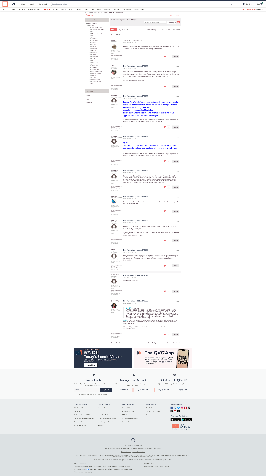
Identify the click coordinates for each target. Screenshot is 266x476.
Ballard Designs (133, 448)
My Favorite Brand (97, 27)
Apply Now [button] (183, 390)
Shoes (86, 9)
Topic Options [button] (123, 30)
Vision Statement (78, 472)
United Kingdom (164, 466)
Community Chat (97, 71)
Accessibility (88, 472)
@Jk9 (125, 142)
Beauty (71, 9)
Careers (149, 415)
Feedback (101, 425)
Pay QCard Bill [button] (163, 390)
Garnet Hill (149, 448)
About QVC (126, 408)
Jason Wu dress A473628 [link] (116, 12)
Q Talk (94, 77)
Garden (55, 9)
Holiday (94, 52)
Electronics (107, 9)
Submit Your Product (153, 411)
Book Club (95, 65)
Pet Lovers (95, 67)
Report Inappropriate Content (116, 56)
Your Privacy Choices (80, 469)
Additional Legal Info (124, 466)
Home (99, 9)
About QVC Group (128, 411)
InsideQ (94, 32)
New (13, 9)
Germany (147, 466)
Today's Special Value (98, 34)
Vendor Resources (152, 408)
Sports (94, 61)
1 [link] (111, 34)
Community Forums (104, 408)
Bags (92, 9)
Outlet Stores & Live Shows (107, 418)
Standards (89, 102)
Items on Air (43, 4)
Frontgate (142, 448)
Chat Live (77, 411)
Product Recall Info (80, 425)
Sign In (172, 15)
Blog (99, 411)
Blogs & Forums (93, 12)
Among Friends (96, 73)
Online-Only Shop (34, 9)
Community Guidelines (80, 466)
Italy (152, 466)
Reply (176, 56)
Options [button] (177, 41)
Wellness (94, 59)
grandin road (157, 448)
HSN (125, 448)
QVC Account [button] (143, 390)
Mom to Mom (95, 69)
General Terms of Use (138, 452)
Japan (156, 466)
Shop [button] (23, 4)
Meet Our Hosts (103, 415)
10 (117, 336)
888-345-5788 (78, 408)
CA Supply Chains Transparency (99, 469)
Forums (100, 12)
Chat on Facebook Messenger (84, 418)
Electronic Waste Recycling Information (121, 469)
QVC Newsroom (127, 415)
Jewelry (78, 9)
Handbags (95, 40)
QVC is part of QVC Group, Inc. (114, 448)
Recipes (94, 48)
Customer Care (96, 81)
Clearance (46, 9)
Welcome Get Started (98, 30)
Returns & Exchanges (81, 422)
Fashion (63, 9)
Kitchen (116, 9)
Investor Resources (128, 422)
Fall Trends (21, 9)
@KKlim (129, 308)
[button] (244, 4)
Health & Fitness (139, 9)
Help (177, 15)
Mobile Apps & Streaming (106, 422)
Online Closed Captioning (110, 466)
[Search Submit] (232, 4)
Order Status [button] (123, 390)
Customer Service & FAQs (82, 415)
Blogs (91, 84)
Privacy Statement (126, 452)
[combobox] (140, 4)
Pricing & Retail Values (94, 466)
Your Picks (5, 9)
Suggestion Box (96, 79)
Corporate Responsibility (130, 418)
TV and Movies (96, 63)
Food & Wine (126, 9)
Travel (94, 75)
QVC (86, 12)
